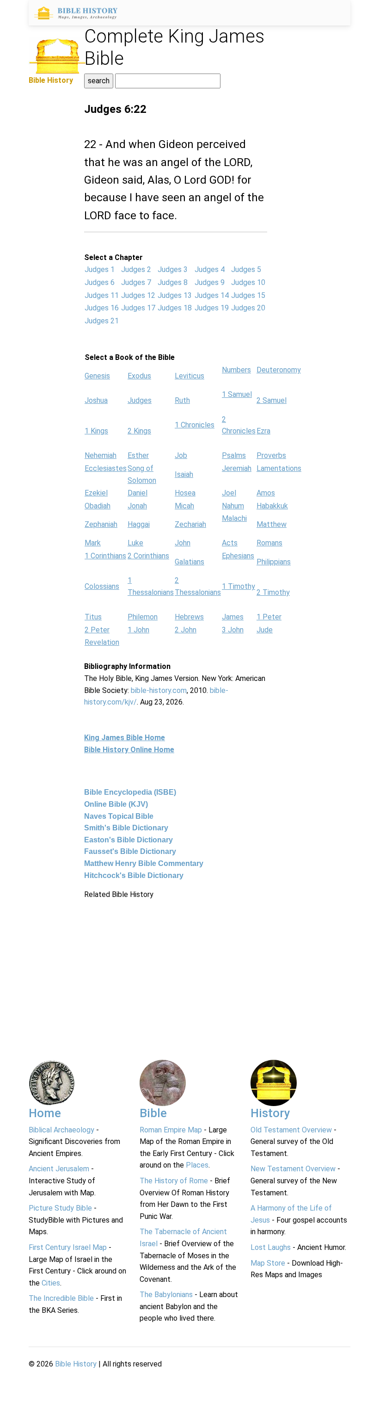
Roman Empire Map (171, 1129)
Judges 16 (102, 307)
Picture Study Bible (60, 1208)
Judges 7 (136, 282)
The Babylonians (166, 1294)
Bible (153, 1113)
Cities (51, 1283)
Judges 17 (138, 307)
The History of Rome (174, 1180)
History (270, 1113)
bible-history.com (159, 690)
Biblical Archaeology (61, 1129)
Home (45, 1113)
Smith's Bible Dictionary (126, 828)
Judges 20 (248, 307)
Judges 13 (175, 295)
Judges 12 (138, 295)
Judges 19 (212, 307)
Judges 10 (248, 282)
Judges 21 (102, 320)
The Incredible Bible (61, 1298)
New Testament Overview (293, 1168)
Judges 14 (212, 295)
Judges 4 (210, 269)
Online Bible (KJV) (116, 804)
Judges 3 (173, 269)
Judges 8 (173, 282)
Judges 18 (175, 307)
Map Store (268, 1263)
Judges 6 (100, 282)
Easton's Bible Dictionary (128, 840)
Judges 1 (100, 269)
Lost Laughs (271, 1247)
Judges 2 (136, 269)
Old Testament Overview (291, 1129)
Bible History (76, 1364)
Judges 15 (248, 295)
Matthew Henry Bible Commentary (143, 863)
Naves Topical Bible (118, 816)
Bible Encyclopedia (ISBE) (130, 792)
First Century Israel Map (68, 1247)
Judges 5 (246, 269)
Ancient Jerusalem (59, 1168)
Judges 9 (210, 282)
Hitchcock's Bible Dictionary (133, 875)
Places (197, 1165)
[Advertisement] (175, 965)
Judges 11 (102, 295)
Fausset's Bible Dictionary (130, 851)
